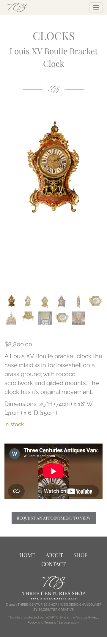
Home (27, 555)
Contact (53, 564)
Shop (80, 555)
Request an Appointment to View (54, 518)
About (54, 555)
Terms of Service (57, 622)
